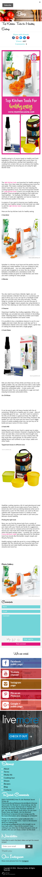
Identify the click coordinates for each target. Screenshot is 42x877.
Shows (6, 781)
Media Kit (8, 775)
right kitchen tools (10, 182)
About (6, 769)
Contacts (7, 790)
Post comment (21, 644)
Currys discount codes (9, 534)
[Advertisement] (19, 175)
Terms (6, 772)
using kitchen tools (10, 191)
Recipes (7, 784)
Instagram (25, 861)
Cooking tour (9, 778)
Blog (6, 787)
